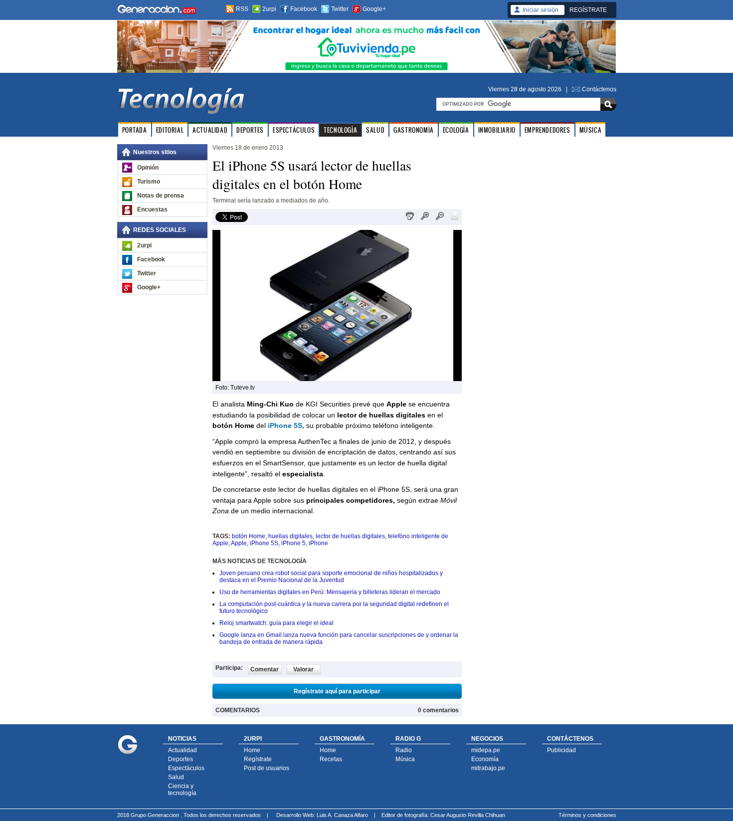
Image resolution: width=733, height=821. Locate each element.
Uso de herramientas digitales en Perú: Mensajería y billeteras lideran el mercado (329, 592)
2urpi (269, 8)
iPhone (318, 543)
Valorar (303, 669)
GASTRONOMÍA (413, 130)
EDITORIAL (169, 130)
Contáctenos (599, 89)
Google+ (374, 8)
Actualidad (182, 750)
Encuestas (152, 209)
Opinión (148, 167)
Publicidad (561, 750)
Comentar (264, 669)
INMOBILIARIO (497, 130)
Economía (485, 759)
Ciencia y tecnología (182, 790)
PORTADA (134, 130)
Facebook (303, 8)
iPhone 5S (264, 543)
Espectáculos (186, 768)
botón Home (248, 536)
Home (252, 750)
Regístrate (258, 759)
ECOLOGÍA (456, 130)
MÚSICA (590, 130)
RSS (242, 8)
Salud (176, 777)
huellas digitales (290, 536)
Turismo (148, 181)
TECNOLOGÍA (340, 130)
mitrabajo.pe (488, 768)
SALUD (375, 130)
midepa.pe (485, 750)
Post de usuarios (266, 768)
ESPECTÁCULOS (294, 130)
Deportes (180, 759)
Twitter (340, 8)
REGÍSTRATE (588, 9)
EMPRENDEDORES (547, 130)
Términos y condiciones (587, 815)
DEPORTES (250, 130)
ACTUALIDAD (209, 130)
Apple (239, 543)
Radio (403, 750)
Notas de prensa (160, 195)
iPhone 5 (293, 543)
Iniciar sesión (540, 9)
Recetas (331, 759)
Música (405, 759)
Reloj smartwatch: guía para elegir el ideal (276, 622)
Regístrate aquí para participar (337, 691)
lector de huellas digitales (350, 536)
